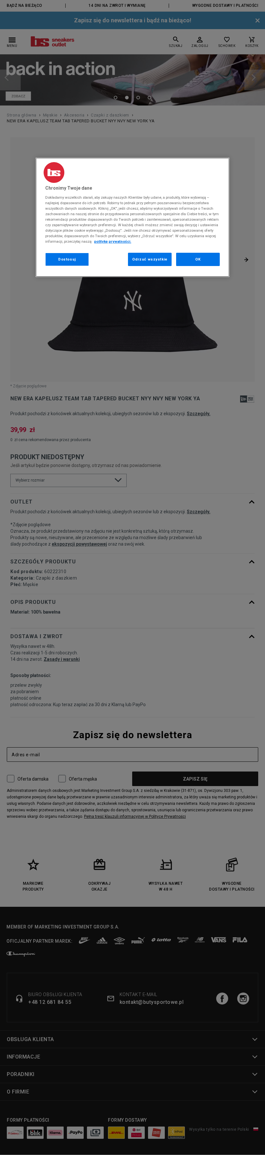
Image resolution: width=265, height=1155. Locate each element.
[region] (132, 217)
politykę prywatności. (112, 241)
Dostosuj (67, 259)
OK (198, 259)
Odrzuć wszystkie (149, 259)
